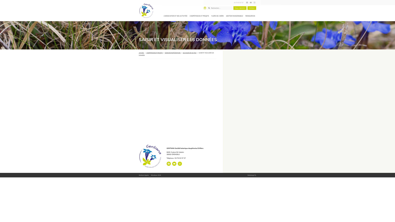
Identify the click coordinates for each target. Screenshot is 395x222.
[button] (175, 16)
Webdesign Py (251, 175)
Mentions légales (144, 175)
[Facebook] (247, 2)
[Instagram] (254, 2)
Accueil (141, 53)
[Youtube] (250, 2)
